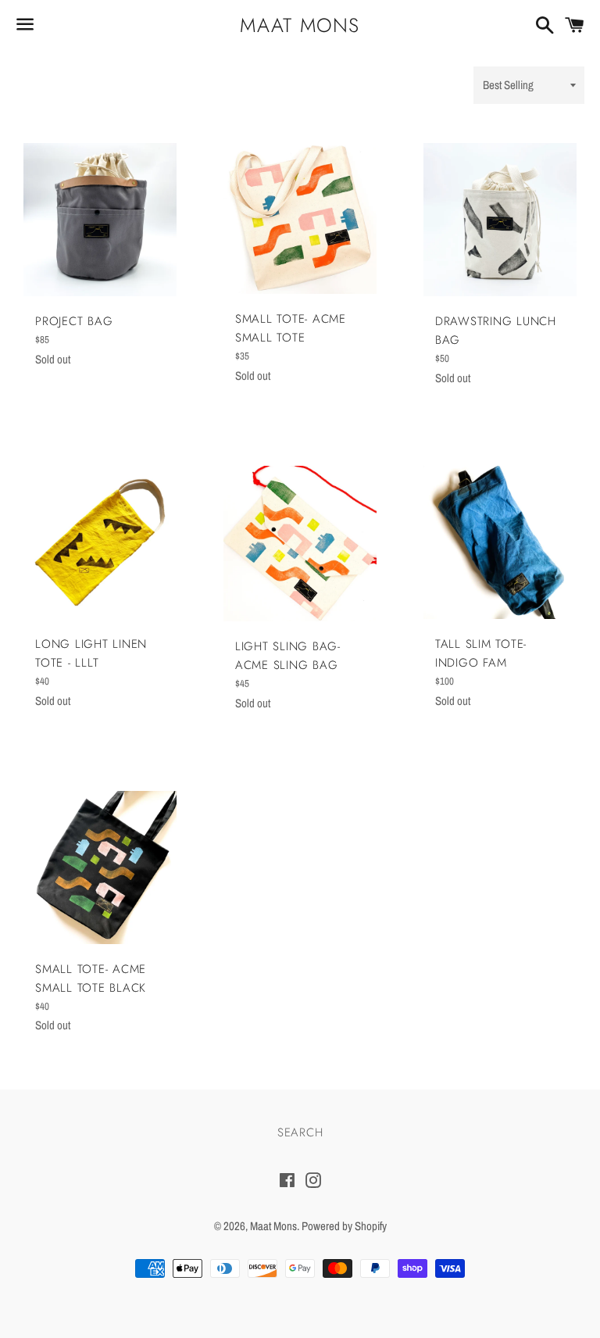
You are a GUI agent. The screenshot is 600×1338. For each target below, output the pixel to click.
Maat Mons (299, 25)
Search (300, 1132)
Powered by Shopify (344, 1226)
